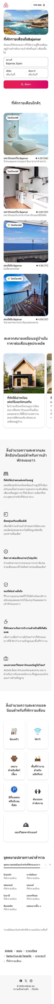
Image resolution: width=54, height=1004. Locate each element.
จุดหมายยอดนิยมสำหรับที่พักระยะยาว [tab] (22, 864)
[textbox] (14, 74)
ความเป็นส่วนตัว (21, 989)
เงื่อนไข (35, 989)
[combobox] (26, 63)
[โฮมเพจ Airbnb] (6, 5)
